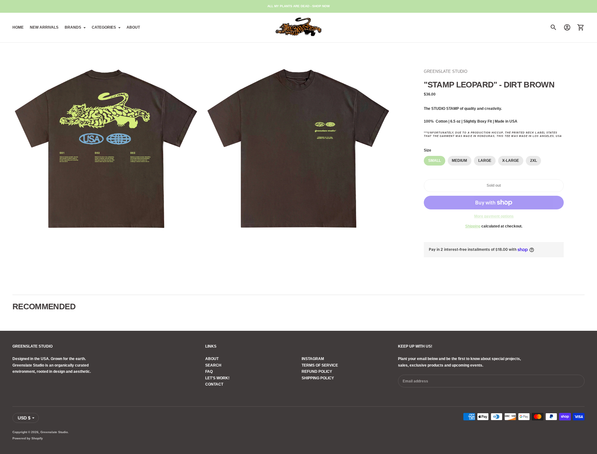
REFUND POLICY (317, 371)
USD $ (24, 417)
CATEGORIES (104, 27)
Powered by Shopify (27, 438)
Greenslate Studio (54, 432)
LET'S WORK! (217, 378)
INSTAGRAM (313, 359)
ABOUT (133, 27)
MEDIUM (459, 160)
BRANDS (73, 27)
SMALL (434, 160)
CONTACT (214, 384)
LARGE (484, 160)
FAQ (209, 371)
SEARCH (213, 365)
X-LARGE (510, 160)
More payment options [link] (494, 216)
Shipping (472, 226)
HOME (18, 27)
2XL (533, 160)
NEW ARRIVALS (44, 27)
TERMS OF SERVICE (320, 365)
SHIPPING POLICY (318, 378)
